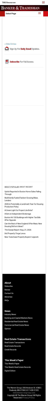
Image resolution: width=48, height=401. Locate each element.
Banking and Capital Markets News (19, 318)
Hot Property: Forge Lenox (15, 233)
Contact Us (9, 293)
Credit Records (11, 350)
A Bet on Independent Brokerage (18, 214)
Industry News (10, 314)
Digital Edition (10, 371)
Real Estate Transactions (15, 342)
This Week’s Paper (12, 364)
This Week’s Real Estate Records (18, 367)
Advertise (8, 297)
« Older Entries (10, 44)
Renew (7, 290)
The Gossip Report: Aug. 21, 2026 (18, 230)
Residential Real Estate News (16, 322)
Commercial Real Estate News (17, 325)
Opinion (8, 329)
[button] (9, 2)
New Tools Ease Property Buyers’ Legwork (21, 237)
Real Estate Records (13, 346)
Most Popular (12, 187)
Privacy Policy (28, 398)
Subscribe (9, 286)
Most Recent (26, 187)
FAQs (7, 300)
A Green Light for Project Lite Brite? (19, 210)
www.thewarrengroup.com (24, 393)
